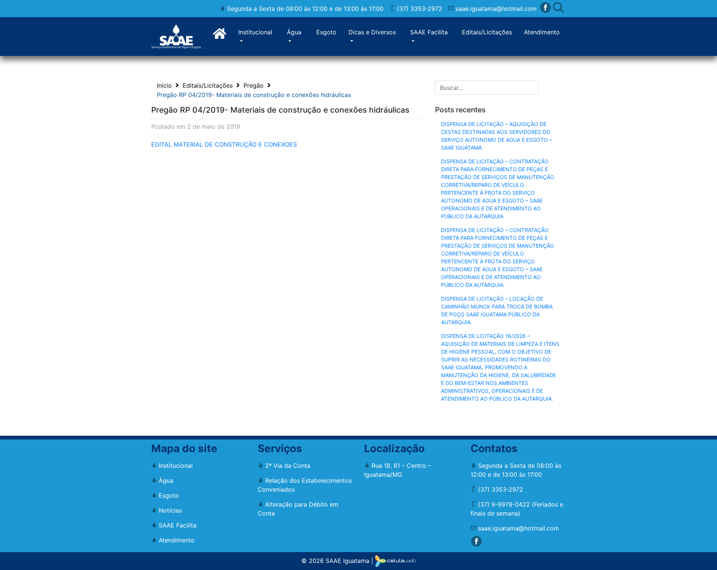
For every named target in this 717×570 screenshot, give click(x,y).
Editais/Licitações (487, 32)
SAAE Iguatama (347, 560)
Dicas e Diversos (372, 32)
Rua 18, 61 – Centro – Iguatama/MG (397, 470)
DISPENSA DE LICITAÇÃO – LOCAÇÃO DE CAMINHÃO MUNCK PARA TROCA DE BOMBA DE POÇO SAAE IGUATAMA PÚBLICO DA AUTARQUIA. (497, 310)
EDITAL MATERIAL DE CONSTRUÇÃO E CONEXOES (224, 144)
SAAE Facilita (429, 32)
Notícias (169, 510)
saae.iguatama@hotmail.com (495, 8)
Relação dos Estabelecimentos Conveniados (305, 485)
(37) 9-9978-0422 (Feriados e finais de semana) (517, 509)
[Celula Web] (395, 560)
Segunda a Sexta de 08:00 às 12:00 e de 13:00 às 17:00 (304, 8)
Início (164, 85)
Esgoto (326, 32)
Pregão (253, 85)
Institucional (255, 32)
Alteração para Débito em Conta (298, 509)
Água (294, 32)
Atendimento (542, 32)
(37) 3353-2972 (418, 8)
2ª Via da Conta (286, 465)
